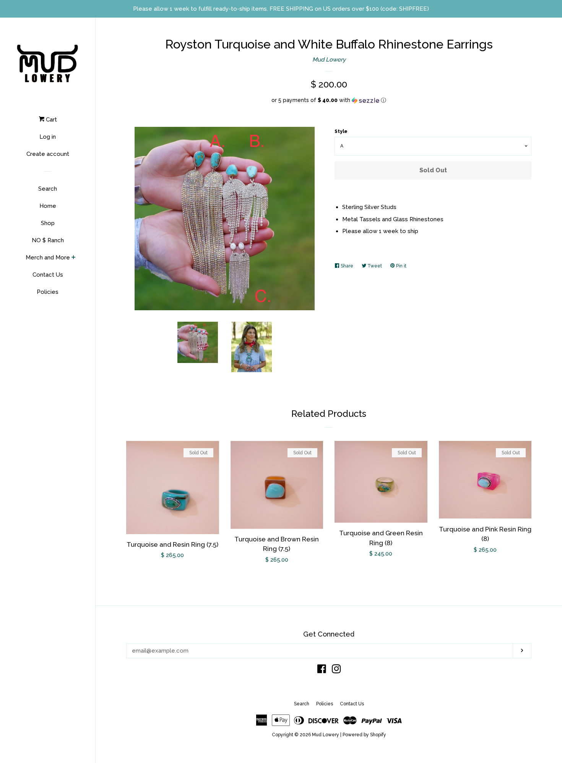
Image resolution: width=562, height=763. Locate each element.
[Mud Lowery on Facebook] (321, 670)
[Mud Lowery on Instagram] (336, 670)
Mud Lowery (329, 59)
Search (47, 188)
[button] (328, 100)
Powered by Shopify (364, 734)
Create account (47, 154)
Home (47, 205)
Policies (47, 291)
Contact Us (47, 274)
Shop (48, 223)
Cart (50, 119)
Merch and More (48, 257)
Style (341, 131)
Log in (47, 136)
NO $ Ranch (48, 240)
